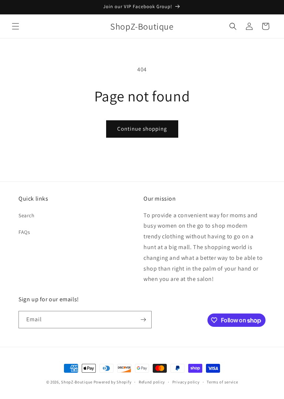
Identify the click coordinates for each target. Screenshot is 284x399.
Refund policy (152, 382)
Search (26, 215)
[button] (15, 26)
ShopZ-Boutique (77, 382)
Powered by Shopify (113, 382)
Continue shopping (142, 128)
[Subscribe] (143, 319)
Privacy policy (186, 382)
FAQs (24, 232)
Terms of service (222, 382)
